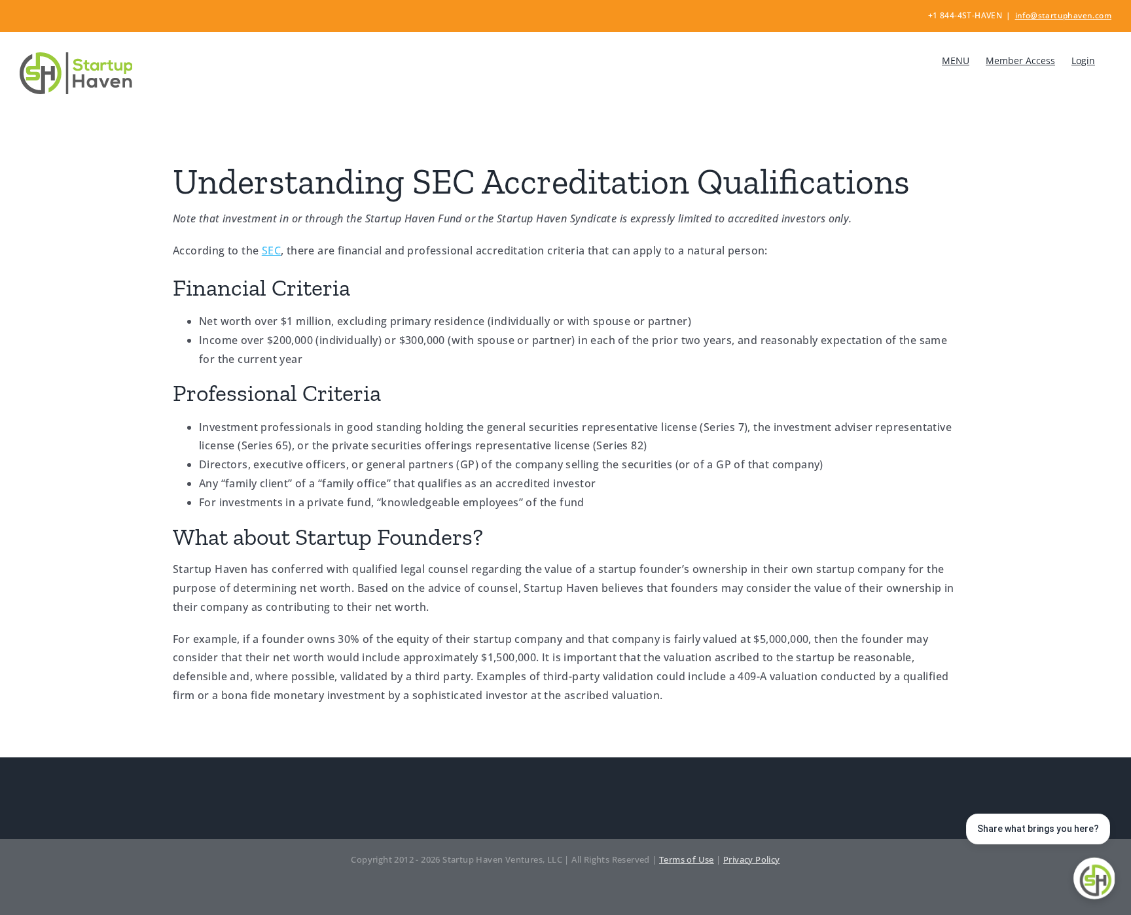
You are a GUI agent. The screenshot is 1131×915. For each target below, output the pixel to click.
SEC (271, 250)
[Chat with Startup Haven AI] (1094, 878)
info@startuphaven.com (1063, 15)
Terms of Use (686, 859)
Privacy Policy (751, 859)
